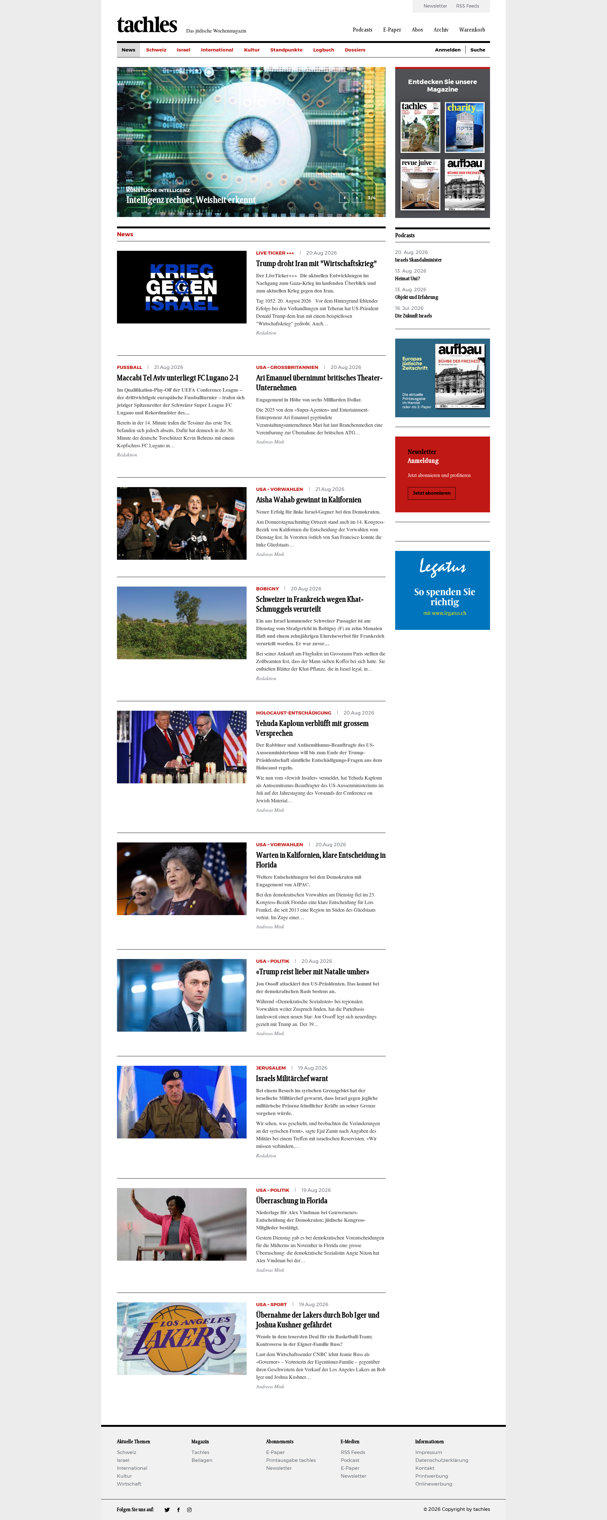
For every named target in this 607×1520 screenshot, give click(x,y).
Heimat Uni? (407, 278)
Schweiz (156, 50)
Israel (183, 50)
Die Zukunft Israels (413, 315)
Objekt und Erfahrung (416, 297)
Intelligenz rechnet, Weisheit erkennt (191, 200)
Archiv (441, 30)
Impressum (428, 1452)
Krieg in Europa (363, 92)
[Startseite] (147, 24)
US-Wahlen (358, 107)
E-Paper (392, 30)
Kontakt (424, 1468)
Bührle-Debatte (364, 78)
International (217, 50)
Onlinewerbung (433, 1484)
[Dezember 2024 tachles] (420, 128)
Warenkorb (472, 30)
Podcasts (362, 30)
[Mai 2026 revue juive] (420, 186)
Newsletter (435, 6)
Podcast (350, 1460)
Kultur (252, 50)
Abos (417, 30)
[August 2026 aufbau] (465, 186)
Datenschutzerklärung (442, 1460)
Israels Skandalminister (418, 259)
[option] (251, 142)
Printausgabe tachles (291, 1460)
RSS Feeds (467, 6)
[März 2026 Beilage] (465, 128)
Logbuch (323, 50)
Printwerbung (431, 1476)
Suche (477, 50)
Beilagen (202, 1460)
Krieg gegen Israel (366, 64)
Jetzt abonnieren (432, 493)
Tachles (200, 1452)
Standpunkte (286, 50)
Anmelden (448, 50)
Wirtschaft (129, 1484)
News (128, 50)
